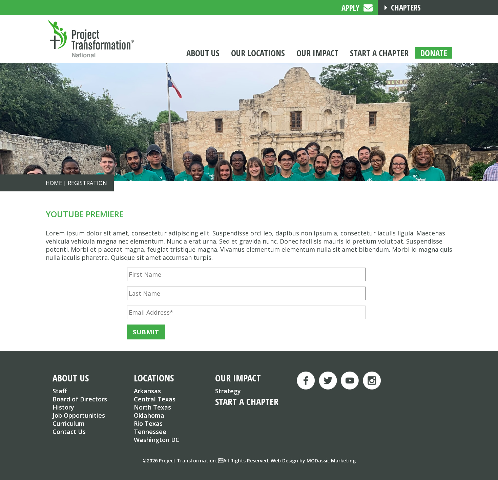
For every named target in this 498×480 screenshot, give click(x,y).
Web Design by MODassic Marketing (313, 460)
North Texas (152, 407)
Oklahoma (149, 415)
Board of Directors (80, 399)
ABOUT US (71, 378)
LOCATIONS (154, 378)
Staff (60, 391)
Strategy (228, 391)
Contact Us (69, 431)
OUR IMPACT (238, 378)
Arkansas (147, 391)
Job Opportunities (79, 415)
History (63, 407)
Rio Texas (148, 423)
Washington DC (157, 440)
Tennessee (150, 431)
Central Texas (154, 399)
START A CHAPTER (246, 401)
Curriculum (69, 423)
